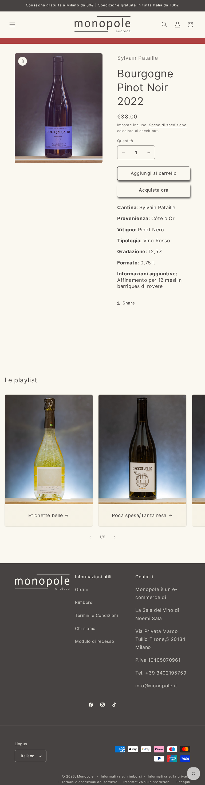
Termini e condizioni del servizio (89, 782)
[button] (12, 24)
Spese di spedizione (168, 125)
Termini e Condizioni (96, 615)
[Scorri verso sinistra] (90, 537)
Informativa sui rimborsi (121, 776)
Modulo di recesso (94, 641)
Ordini (81, 589)
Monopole (85, 776)
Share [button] (129, 303)
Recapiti (183, 782)
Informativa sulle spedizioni (147, 782)
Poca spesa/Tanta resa (139, 515)
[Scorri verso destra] (115, 537)
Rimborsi (84, 602)
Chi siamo (85, 628)
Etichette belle (45, 515)
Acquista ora (153, 190)
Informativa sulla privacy (169, 776)
